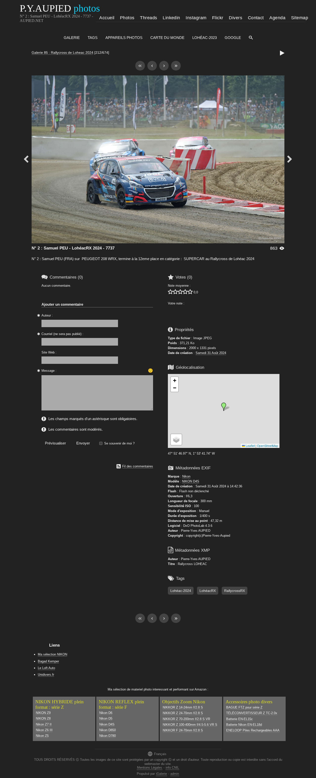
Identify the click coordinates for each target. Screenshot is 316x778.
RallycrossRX (234, 591)
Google (233, 37)
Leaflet (250, 445)
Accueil (106, 17)
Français (156, 753)
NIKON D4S (190, 481)
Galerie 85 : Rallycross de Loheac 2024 (62, 52)
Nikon (186, 476)
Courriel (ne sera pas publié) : (62, 334)
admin (174, 774)
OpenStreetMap (267, 445)
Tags (93, 37)
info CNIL (172, 767)
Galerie (72, 37)
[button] (223, 407)
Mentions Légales (149, 767)
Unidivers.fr (46, 674)
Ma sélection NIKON (52, 654)
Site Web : (49, 352)
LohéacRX (207, 591)
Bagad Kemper (48, 661)
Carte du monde (167, 37)
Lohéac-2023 (204, 37)
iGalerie (161, 774)
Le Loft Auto (46, 668)
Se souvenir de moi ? (119, 443)
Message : (49, 370)
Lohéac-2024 (180, 591)
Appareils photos (123, 37)
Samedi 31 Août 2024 (211, 353)
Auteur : (47, 315)
